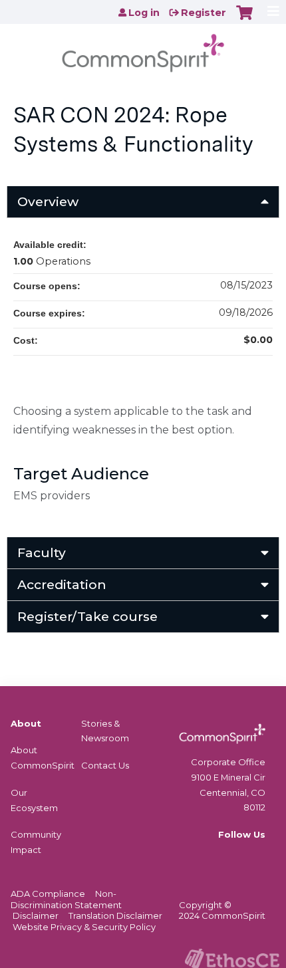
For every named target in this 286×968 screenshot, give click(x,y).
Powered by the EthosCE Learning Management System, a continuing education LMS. (232, 958)
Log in (144, 12)
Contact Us (105, 765)
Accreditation (61, 584)
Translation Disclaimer (115, 915)
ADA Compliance (48, 893)
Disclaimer (36, 915)
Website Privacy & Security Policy (84, 926)
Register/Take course (87, 616)
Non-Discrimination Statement (66, 899)
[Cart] (244, 19)
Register (203, 12)
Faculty (41, 552)
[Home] (143, 49)
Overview (47, 201)
